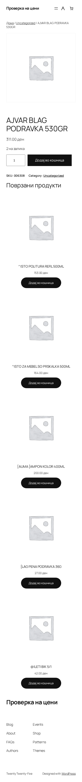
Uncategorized (25, 23)
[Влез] (63, 8)
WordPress (69, 774)
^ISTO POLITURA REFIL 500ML (41, 266)
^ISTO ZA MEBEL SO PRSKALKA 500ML (41, 366)
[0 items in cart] (71, 8)
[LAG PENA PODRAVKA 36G (41, 566)
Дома (10, 23)
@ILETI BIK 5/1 (41, 667)
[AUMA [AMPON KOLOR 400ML (41, 466)
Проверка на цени (22, 8)
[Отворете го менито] (56, 8)
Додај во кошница (49, 160)
